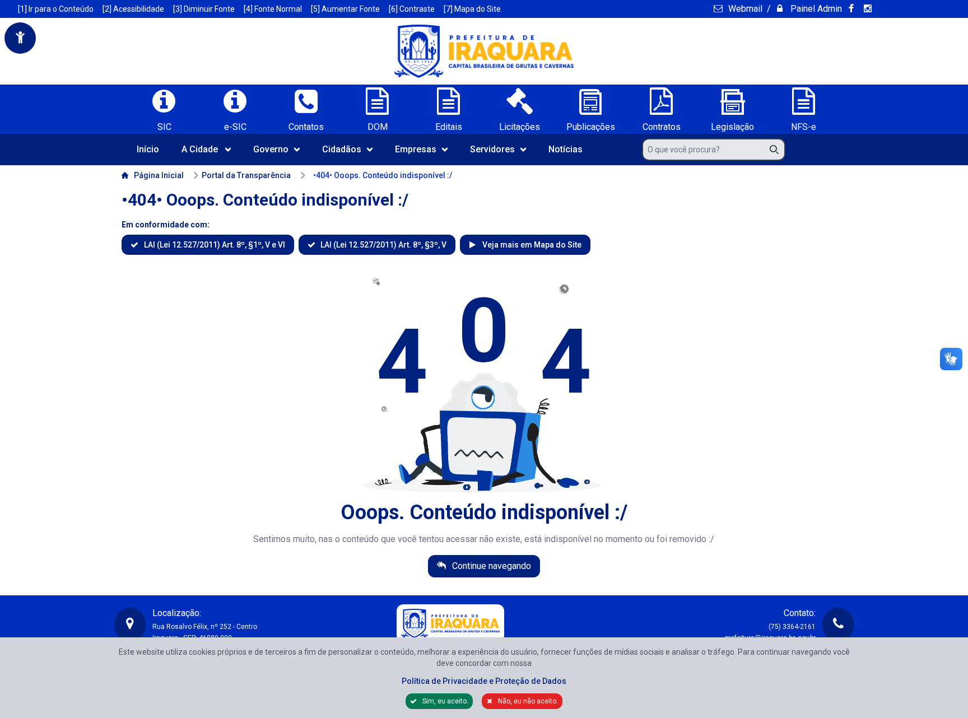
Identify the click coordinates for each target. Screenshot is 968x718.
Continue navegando (490, 566)
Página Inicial (159, 175)
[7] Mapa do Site (472, 8)
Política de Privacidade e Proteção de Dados (484, 681)
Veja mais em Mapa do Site (531, 244)
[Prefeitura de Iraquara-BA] (484, 51)
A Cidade (200, 149)
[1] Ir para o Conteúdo (56, 8)
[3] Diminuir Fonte (204, 8)
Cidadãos (341, 149)
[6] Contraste (412, 8)
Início (148, 149)
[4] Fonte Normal (273, 8)
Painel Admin (814, 8)
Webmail (744, 8)
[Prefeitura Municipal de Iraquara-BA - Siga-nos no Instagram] (869, 8)
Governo (270, 149)
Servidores (492, 149)
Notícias (565, 149)
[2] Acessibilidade (133, 8)
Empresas (415, 149)
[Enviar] (777, 149)
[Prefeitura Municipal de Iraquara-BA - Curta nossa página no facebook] (852, 8)
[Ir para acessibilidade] (20, 38)
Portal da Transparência (246, 175)
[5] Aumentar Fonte (345, 8)
